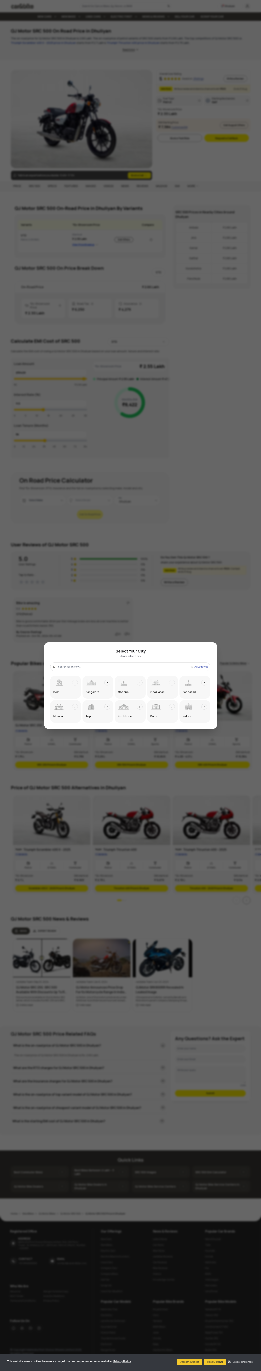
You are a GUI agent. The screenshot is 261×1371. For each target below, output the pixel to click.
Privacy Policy (122, 1361)
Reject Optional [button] (215, 1361)
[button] (240, 1362)
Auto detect (201, 666)
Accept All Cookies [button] (189, 1361)
